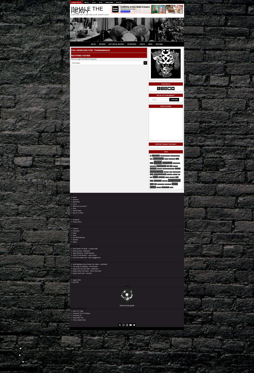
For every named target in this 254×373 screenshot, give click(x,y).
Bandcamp (109, 2)
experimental (161, 166)
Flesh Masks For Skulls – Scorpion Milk (85, 249)
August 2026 (77, 280)
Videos (142, 44)
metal (151, 174)
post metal (165, 181)
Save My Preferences (18, 369)
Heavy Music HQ (78, 318)
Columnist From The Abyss (81, 313)
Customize (5, 334)
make (170, 172)
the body (158, 187)
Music (93, 44)
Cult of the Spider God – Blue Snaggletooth (86, 257)
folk (168, 166)
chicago (166, 159)
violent (171, 187)
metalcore (169, 174)
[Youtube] (169, 88)
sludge (175, 184)
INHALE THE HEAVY (87, 10)
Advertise (76, 200)
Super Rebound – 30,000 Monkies (83, 253)
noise (155, 177)
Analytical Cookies (7, 355)
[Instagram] (162, 88)
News (150, 44)
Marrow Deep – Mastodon (81, 251)
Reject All (15, 334)
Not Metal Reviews (116, 44)
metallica (175, 174)
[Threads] (165, 88)
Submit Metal (76, 2)
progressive (174, 180)
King (74, 269)
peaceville (172, 177)
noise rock (161, 177)
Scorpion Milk (160, 184)
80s (150, 156)
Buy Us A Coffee (78, 213)
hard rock (159, 168)
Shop (100, 2)
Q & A (94, 2)
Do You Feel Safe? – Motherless (88, 269)
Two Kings (76, 266)
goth (170, 166)
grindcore (175, 166)
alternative (156, 156)
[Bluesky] (173, 88)
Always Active (18, 342)
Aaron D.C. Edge (78, 311)
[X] (158, 88)
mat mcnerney (176, 172)
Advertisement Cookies (9, 362)
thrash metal (165, 187)
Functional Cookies (8, 349)
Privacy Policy (77, 222)
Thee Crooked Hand (79, 320)
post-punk (158, 181)
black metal (158, 158)
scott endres (168, 184)
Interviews (131, 44)
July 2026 (75, 282)
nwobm (167, 177)
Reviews (102, 44)
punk (152, 184)
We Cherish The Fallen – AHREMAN (95, 264)
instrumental (156, 171)
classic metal (172, 159)
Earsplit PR (167, 163)
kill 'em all (166, 172)
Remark (16, 349)
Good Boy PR (77, 315)
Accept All (26, 334)
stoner (153, 187)
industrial (177, 169)
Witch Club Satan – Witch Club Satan (89, 271)
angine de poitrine (165, 156)
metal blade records (160, 174)
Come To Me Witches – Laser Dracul (84, 255)
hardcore (153, 168)
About (86, 2)
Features (159, 44)
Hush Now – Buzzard (85, 273)
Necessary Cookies (8, 342)
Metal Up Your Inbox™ (80, 206)
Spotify (119, 2)
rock (155, 184)
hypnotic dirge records (168, 168)
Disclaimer (76, 220)
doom (158, 162)
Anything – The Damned (90, 266)
